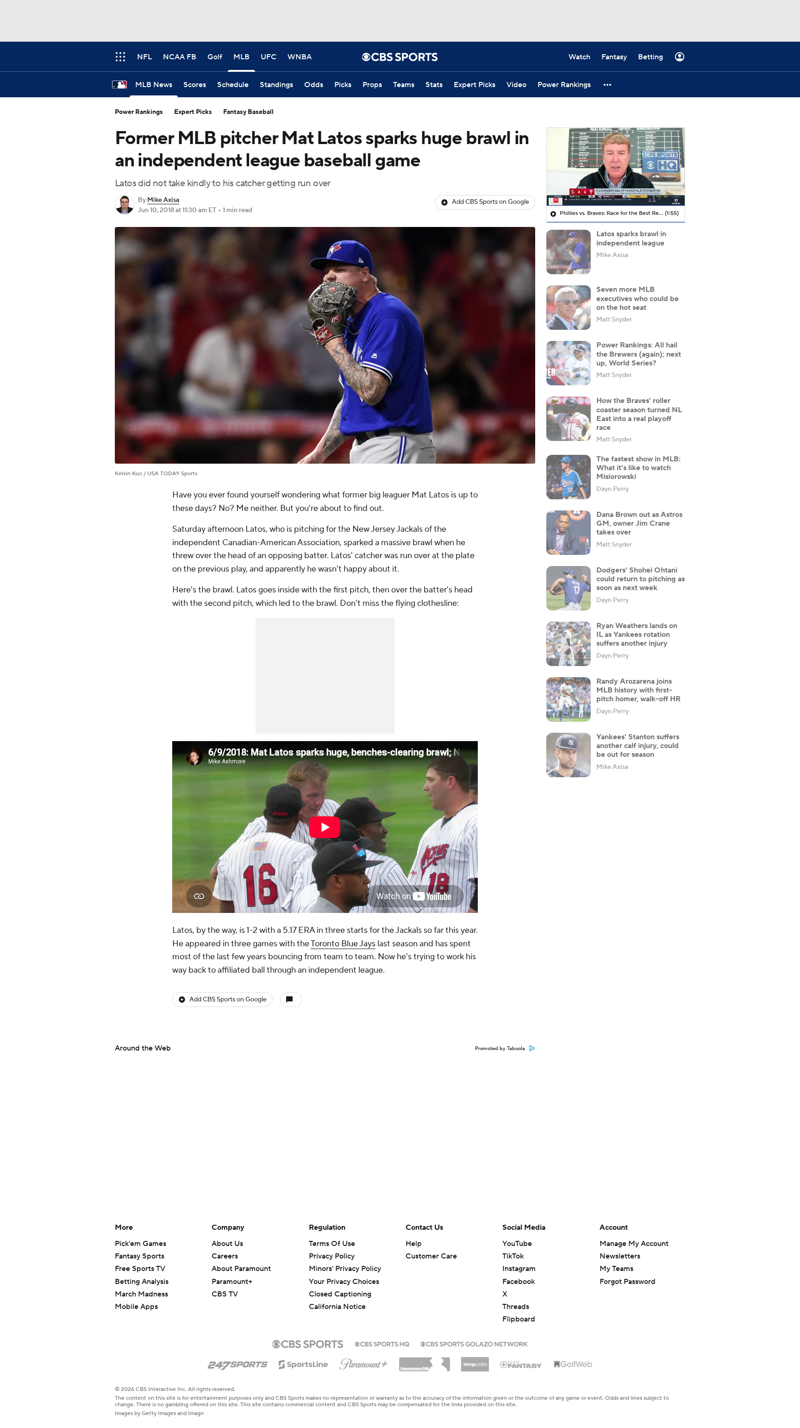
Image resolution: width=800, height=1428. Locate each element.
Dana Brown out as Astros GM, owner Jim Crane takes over (639, 523)
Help (414, 1243)
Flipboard (518, 1319)
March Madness (141, 1294)
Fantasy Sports (139, 1256)
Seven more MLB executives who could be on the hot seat (637, 298)
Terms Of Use (332, 1243)
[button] (607, 84)
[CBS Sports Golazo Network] (474, 1343)
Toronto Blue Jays (343, 943)
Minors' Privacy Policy (345, 1268)
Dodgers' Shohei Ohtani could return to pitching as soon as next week (640, 579)
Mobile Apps (136, 1306)
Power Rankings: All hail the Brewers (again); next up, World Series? (638, 353)
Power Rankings (139, 112)
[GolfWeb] (573, 1364)
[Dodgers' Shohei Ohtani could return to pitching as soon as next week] (568, 588)
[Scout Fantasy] (521, 1364)
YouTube (517, 1243)
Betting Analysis (142, 1281)
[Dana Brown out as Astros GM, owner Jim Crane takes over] (568, 532)
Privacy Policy (332, 1256)
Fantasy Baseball (248, 112)
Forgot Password (628, 1281)
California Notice (337, 1297)
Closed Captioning (340, 1285)
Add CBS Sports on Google (490, 202)
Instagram (519, 1268)
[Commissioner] (424, 1360)
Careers (225, 1256)
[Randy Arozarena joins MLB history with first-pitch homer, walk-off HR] (568, 699)
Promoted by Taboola (500, 1048)
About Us (227, 1243)
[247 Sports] (237, 1362)
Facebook (518, 1281)
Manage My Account (634, 1243)
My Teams (616, 1268)
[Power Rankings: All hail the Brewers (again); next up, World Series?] (568, 363)
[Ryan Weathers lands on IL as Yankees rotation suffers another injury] (568, 644)
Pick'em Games (140, 1243)
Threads (515, 1306)
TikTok (513, 1256)
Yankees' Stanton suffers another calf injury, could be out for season (637, 745)
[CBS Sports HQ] (382, 1343)
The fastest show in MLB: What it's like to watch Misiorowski (638, 467)
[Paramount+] (363, 1362)
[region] (616, 167)
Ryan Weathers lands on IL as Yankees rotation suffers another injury (636, 634)
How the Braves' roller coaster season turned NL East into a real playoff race (639, 414)
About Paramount (241, 1268)
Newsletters (620, 1256)
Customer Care (431, 1256)
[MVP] (475, 1360)
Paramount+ (232, 1281)
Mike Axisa (163, 200)
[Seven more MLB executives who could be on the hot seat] (568, 307)
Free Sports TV (140, 1268)
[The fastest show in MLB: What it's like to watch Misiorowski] (568, 477)
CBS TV (225, 1294)
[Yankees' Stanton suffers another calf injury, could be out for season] (568, 755)
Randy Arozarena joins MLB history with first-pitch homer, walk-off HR (638, 690)
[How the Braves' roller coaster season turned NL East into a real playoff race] (568, 418)
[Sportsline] (303, 1363)
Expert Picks (193, 112)
